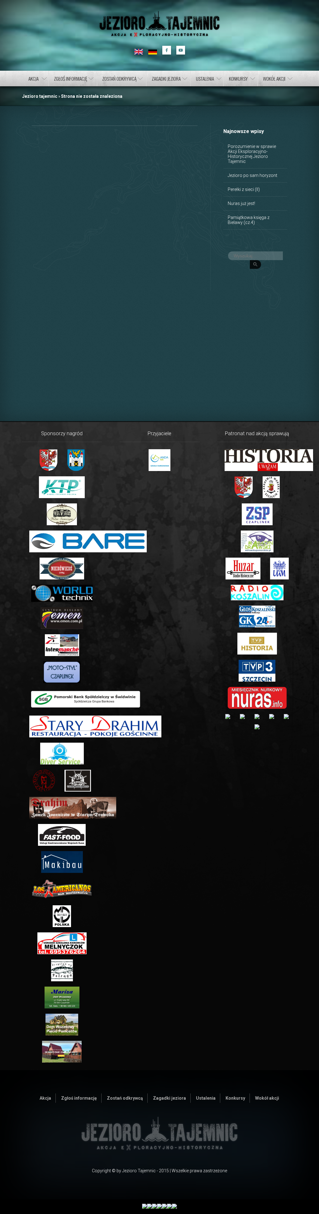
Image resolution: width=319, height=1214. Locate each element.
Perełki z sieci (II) (244, 189)
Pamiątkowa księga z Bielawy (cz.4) (248, 220)
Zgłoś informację (70, 78)
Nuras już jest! (241, 203)
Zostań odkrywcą (119, 78)
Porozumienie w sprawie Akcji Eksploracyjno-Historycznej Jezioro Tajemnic (252, 154)
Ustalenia (205, 78)
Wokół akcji (274, 78)
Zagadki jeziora (166, 78)
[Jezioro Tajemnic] (159, 24)
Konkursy (238, 78)
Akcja (33, 78)
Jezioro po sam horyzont (252, 175)
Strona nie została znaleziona (91, 96)
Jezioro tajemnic (39, 96)
